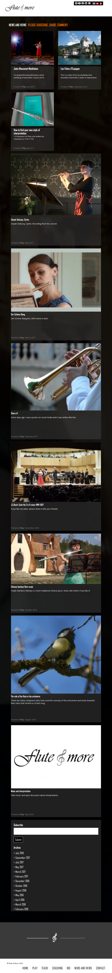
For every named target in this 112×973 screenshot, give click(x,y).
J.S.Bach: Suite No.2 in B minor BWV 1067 (27, 504)
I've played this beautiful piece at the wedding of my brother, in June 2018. (29, 76)
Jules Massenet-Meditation (26, 68)
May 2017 (19, 867)
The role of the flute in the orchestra (25, 696)
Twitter (76, 3)
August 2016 (20, 890)
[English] (94, 3)
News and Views (81, 21)
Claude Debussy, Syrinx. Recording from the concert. (34, 223)
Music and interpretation (20, 791)
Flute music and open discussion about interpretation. (34, 795)
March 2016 (20, 904)
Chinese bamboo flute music (22, 586)
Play (32, 21)
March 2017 (20, 871)
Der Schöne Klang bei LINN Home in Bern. (29, 318)
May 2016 (19, 895)
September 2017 (22, 857)
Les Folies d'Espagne (70, 68)
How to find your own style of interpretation (27, 131)
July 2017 (19, 862)
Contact (98, 21)
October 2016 (21, 885)
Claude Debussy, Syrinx (20, 219)
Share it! (14, 413)
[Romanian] (100, 3)
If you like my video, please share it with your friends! (34, 509)
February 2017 (21, 876)
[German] (97, 3)
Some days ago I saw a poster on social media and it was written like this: (44, 417)
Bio (66, 21)
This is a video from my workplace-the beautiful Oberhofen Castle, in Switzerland (78, 76)
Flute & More (20, 8)
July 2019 (19, 853)
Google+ (89, 3)
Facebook (79, 3)
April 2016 (19, 899)
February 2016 (21, 909)
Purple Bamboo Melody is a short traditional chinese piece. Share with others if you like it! (50, 590)
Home (23, 21)
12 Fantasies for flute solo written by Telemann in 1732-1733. (29, 137)
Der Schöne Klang (18, 314)
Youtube (82, 3)
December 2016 (22, 881)
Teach (42, 21)
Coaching (55, 21)
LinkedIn (86, 3)
